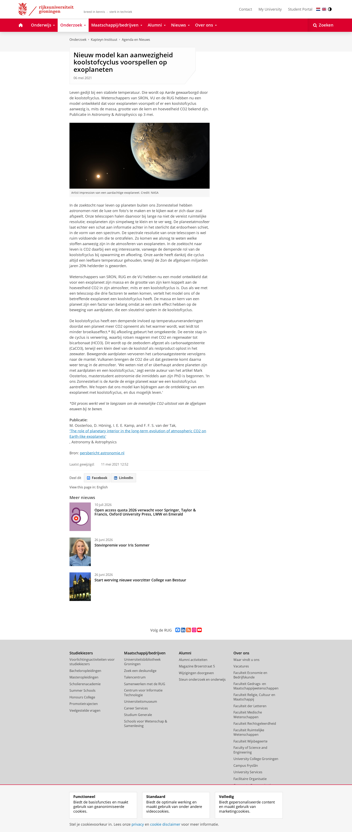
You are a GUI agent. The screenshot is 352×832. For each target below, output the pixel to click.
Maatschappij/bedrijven (144, 653)
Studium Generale (138, 715)
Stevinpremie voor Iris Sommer (122, 545)
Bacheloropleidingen (85, 670)
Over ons (241, 653)
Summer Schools (82, 690)
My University (270, 9)
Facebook (99, 478)
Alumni (185, 653)
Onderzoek (77, 39)
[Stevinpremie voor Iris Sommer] (80, 552)
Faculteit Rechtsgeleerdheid (254, 723)
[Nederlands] (318, 9)
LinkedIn (126, 478)
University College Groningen (255, 759)
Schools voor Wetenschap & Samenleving (145, 723)
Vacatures (241, 666)
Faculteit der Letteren (249, 706)
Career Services (136, 708)
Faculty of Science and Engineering (250, 750)
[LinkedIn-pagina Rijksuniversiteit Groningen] (183, 630)
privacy (138, 824)
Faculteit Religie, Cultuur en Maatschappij (254, 697)
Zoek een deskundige (140, 670)
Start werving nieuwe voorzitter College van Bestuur (140, 580)
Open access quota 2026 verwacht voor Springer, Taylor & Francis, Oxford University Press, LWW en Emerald (145, 512)
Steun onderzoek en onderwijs (202, 679)
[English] (324, 9)
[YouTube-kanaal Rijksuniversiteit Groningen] (199, 630)
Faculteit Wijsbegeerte (250, 741)
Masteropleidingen (83, 677)
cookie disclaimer (165, 824)
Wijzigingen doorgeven (196, 673)
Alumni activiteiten (193, 659)
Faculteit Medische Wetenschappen (247, 714)
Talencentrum (135, 677)
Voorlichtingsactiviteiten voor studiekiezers (92, 661)
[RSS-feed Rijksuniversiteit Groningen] (188, 630)
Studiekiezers (81, 653)
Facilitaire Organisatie (250, 779)
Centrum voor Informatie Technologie (143, 692)
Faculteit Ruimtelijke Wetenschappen (248, 732)
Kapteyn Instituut (104, 39)
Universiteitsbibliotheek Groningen (142, 661)
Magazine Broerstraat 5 (197, 666)
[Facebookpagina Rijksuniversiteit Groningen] (177, 630)
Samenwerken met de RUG (144, 684)
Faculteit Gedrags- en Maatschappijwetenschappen (255, 686)
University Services (247, 772)
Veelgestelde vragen (84, 710)
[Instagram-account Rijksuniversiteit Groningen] (194, 630)
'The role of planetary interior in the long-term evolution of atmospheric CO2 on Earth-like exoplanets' (137, 433)
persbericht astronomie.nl (102, 452)
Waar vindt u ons (246, 659)
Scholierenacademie (85, 684)
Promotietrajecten (83, 703)
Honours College (82, 697)
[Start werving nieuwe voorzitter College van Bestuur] (80, 586)
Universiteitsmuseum (140, 701)
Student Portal (300, 9)
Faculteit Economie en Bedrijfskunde (250, 675)
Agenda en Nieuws (136, 39)
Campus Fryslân (245, 765)
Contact (245, 9)
